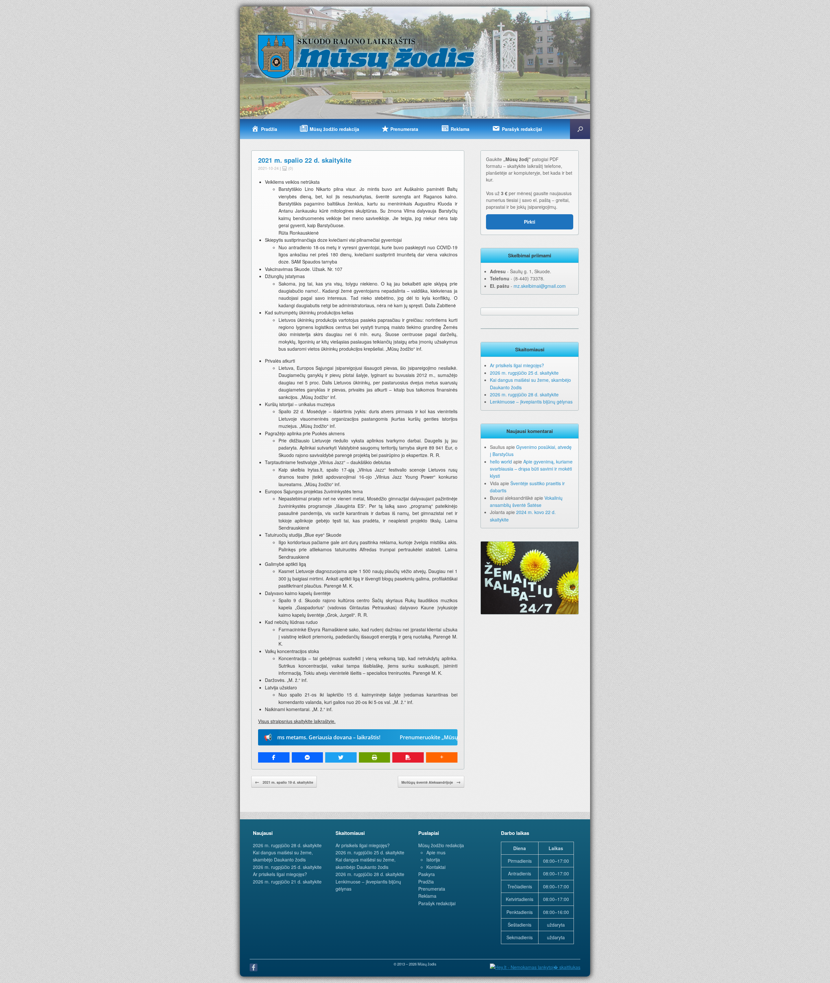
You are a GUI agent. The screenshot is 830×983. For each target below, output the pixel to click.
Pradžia (426, 881)
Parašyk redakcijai (437, 903)
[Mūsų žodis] (366, 56)
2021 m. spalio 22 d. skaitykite (304, 160)
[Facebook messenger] (307, 757)
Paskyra (426, 874)
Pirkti (529, 221)
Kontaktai (435, 867)
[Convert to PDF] (408, 757)
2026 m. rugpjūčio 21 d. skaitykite (287, 881)
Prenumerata (431, 888)
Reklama (427, 896)
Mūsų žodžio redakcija (441, 845)
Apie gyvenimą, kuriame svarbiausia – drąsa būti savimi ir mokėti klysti (531, 468)
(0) (290, 168)
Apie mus (435, 852)
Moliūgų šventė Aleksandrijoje (431, 781)
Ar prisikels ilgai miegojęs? (517, 365)
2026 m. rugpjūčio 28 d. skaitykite (524, 394)
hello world (501, 461)
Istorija (433, 859)
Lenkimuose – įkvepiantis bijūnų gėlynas (531, 401)
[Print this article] (374, 757)
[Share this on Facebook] (274, 757)
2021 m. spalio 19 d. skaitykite (284, 781)
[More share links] (441, 757)
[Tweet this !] (341, 757)
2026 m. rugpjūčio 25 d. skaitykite (524, 372)
